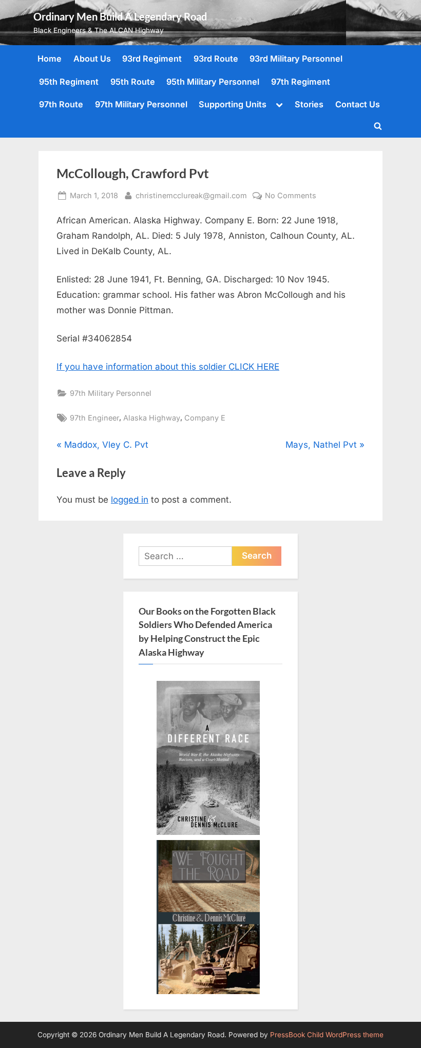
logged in (129, 499)
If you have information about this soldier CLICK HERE (167, 366)
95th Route (132, 82)
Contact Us (357, 104)
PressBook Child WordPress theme (327, 1035)
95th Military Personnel (212, 82)
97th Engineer (94, 417)
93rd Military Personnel (296, 58)
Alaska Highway (151, 417)
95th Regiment (69, 82)
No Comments (290, 196)
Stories (309, 104)
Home (49, 58)
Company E (204, 417)
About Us (92, 58)
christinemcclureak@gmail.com (191, 195)
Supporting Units (232, 104)
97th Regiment (300, 82)
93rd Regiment (152, 58)
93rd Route (216, 58)
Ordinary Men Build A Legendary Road (120, 16)
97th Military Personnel (141, 104)
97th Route (61, 104)
